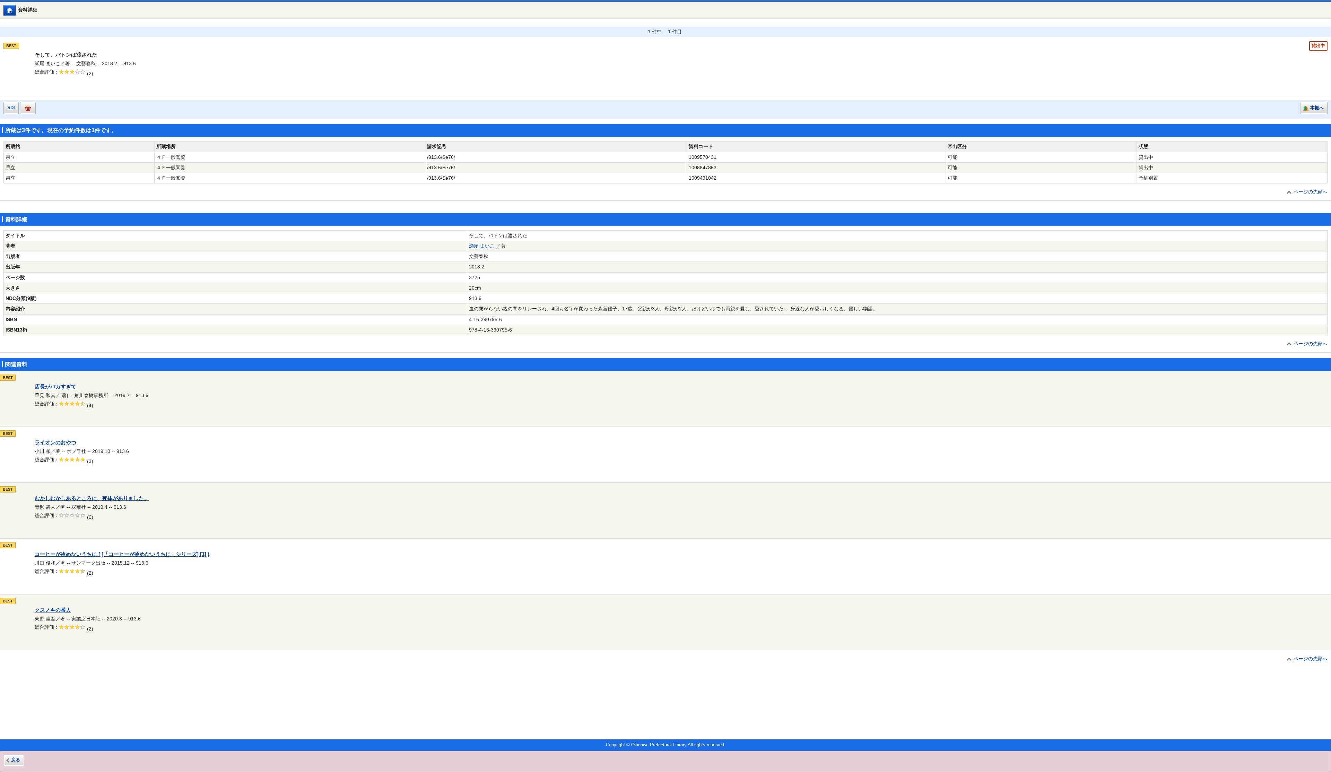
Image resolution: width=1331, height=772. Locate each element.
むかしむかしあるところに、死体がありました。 (92, 498)
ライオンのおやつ (55, 442)
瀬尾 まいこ (482, 246)
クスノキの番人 (53, 610)
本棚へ (1317, 107)
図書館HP (15, 10)
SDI (11, 107)
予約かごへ (28, 108)
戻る (15, 759)
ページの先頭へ (1311, 192)
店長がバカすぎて (55, 386)
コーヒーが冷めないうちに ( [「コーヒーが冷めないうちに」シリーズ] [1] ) (122, 554)
